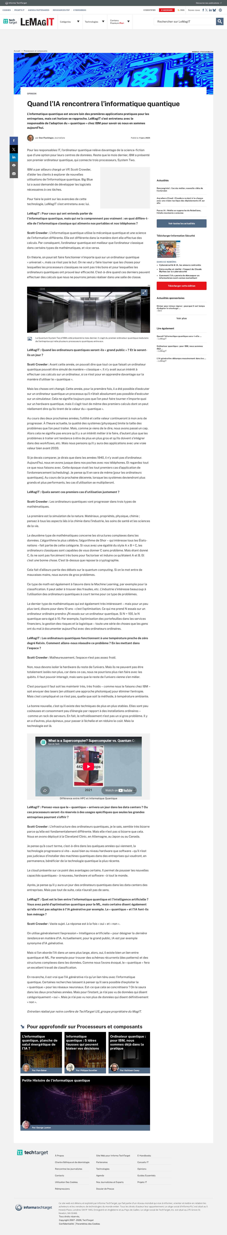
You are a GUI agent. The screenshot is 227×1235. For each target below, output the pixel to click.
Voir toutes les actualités (181, 223)
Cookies (6, 10)
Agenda (100, 1175)
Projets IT (19, 10)
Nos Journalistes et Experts (110, 1182)
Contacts (59, 1175)
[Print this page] (14, 166)
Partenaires (102, 1162)
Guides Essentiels (146, 1175)
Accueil (17, 51)
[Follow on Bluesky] (214, 10)
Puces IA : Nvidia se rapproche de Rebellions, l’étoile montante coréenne (179, 211)
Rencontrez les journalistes (68, 1169)
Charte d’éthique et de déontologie (72, 1162)
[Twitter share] (14, 149)
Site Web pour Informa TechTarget (113, 1155)
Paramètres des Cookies (88, 1224)
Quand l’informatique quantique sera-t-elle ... (179, 336)
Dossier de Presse (105, 1189)
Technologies (103, 1169)
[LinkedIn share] (14, 157)
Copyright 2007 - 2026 (70, 1220)
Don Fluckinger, (46, 138)
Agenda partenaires (38, 10)
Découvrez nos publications (207, 3)
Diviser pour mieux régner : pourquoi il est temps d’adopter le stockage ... (181, 307)
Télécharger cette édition (181, 285)
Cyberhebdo (79, 10)
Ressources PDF (61, 10)
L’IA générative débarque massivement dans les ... (181, 358)
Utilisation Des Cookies (66, 1182)
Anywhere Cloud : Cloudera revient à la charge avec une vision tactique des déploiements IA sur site (181, 200)
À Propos (59, 1155)
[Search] (220, 21)
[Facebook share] (14, 141)
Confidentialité (66, 1224)
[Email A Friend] (14, 174)
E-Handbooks (144, 1155)
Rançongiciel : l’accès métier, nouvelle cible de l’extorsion (180, 189)
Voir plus (181, 318)
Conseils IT (143, 1162)
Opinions (141, 1169)
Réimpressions (62, 1189)
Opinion (31, 93)
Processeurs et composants (35, 51)
